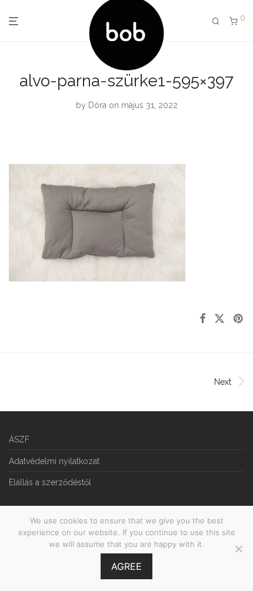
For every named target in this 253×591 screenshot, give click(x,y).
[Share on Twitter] (219, 319)
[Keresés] (216, 21)
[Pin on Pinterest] (239, 319)
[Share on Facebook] (202, 319)
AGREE (126, 566)
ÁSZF (19, 439)
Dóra (97, 105)
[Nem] (238, 549)
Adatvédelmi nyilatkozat (54, 461)
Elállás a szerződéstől (50, 482)
